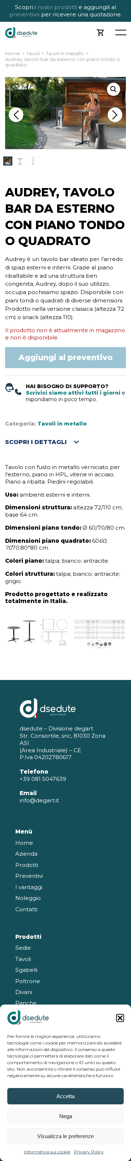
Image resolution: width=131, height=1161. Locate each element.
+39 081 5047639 (43, 778)
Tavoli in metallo (65, 53)
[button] (120, 1018)
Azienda (26, 853)
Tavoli (33, 53)
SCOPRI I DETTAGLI (36, 442)
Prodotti (26, 864)
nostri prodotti (57, 7)
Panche (26, 1002)
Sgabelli (26, 969)
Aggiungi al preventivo (66, 357)
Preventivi (29, 875)
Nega (65, 1116)
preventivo (24, 14)
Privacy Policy (89, 1151)
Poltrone (27, 981)
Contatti (26, 909)
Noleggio (28, 898)
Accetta (65, 1096)
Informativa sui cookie (47, 1151)
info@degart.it (39, 800)
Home (12, 53)
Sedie (23, 947)
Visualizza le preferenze (65, 1136)
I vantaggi (28, 887)
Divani (23, 992)
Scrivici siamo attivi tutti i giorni (73, 393)
